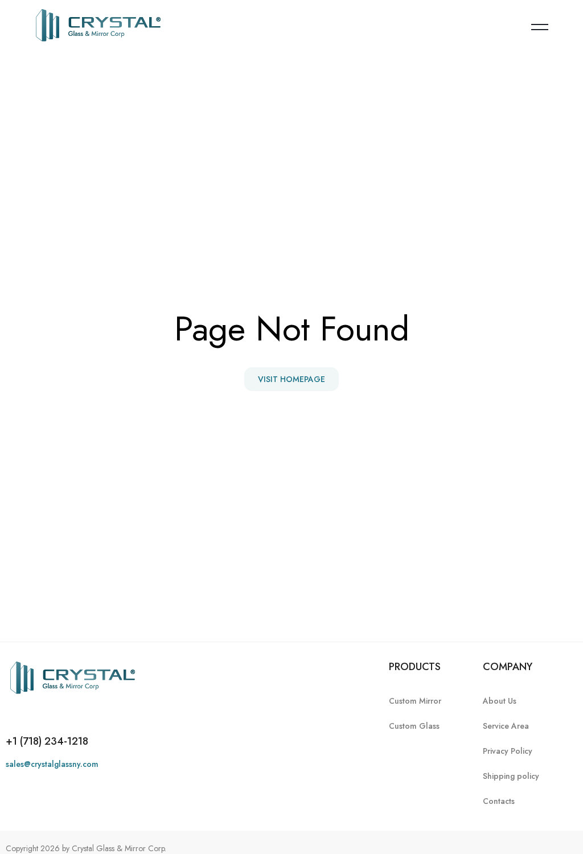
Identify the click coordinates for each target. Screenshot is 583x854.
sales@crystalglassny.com (52, 764)
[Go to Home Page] (98, 27)
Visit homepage (291, 379)
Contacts (499, 801)
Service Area (506, 726)
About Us (499, 701)
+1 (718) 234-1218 (47, 741)
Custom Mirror (415, 701)
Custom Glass (414, 726)
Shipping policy (511, 776)
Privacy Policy (507, 751)
